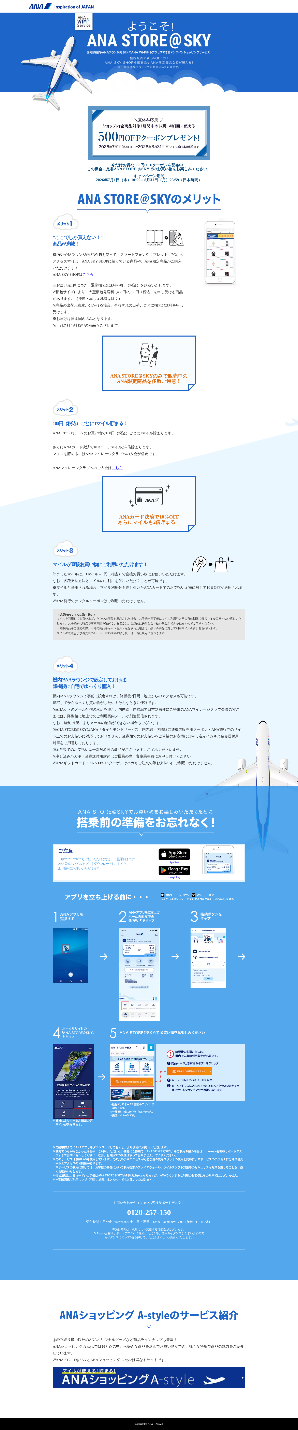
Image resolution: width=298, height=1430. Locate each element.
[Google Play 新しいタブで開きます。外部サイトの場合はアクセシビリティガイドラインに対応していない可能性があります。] (174, 867)
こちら (88, 274)
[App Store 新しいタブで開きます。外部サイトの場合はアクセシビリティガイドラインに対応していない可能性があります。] (174, 854)
